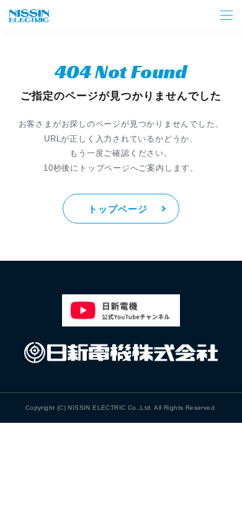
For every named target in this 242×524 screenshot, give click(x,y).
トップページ (117, 209)
